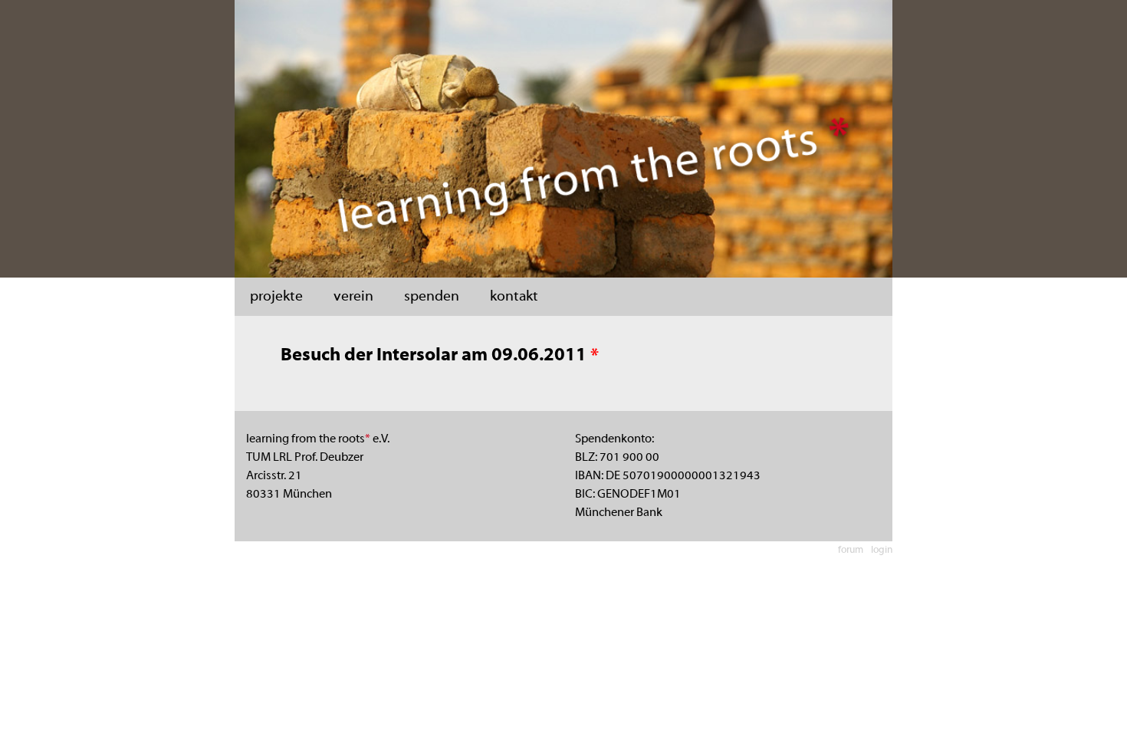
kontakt (514, 296)
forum (850, 550)
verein (353, 296)
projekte (276, 296)
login (881, 550)
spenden (431, 296)
